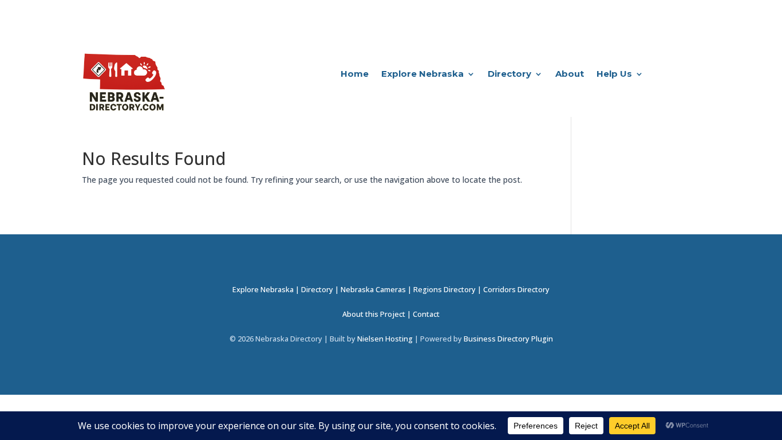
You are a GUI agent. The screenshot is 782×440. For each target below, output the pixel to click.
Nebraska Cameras (373, 289)
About (569, 74)
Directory (509, 74)
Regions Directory (444, 289)
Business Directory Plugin (508, 339)
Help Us (614, 74)
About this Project (373, 314)
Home (355, 74)
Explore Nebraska (422, 74)
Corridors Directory (516, 289)
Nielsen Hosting (385, 339)
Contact (426, 314)
